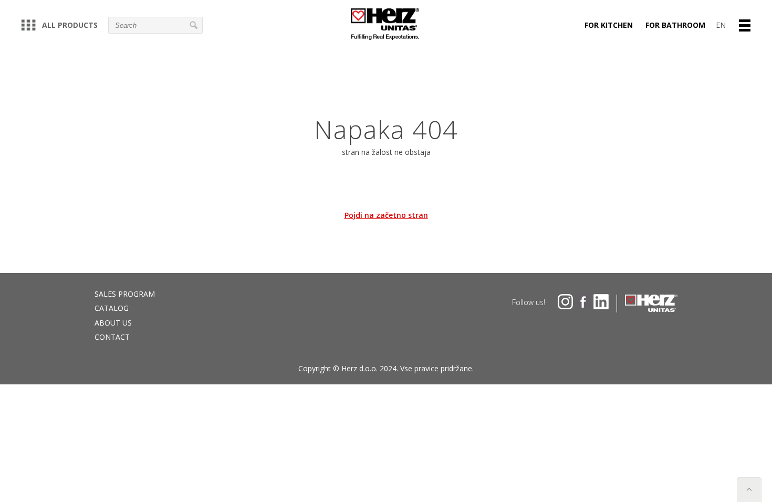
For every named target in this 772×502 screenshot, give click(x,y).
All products (70, 25)
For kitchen (609, 25)
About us (113, 323)
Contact (112, 337)
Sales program (125, 294)
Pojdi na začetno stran (386, 215)
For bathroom (675, 25)
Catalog (112, 308)
